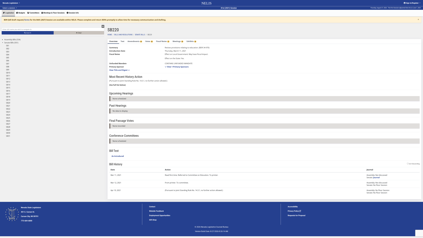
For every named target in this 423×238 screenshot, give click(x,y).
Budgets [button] (21, 13)
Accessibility (293, 207)
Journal (376, 177)
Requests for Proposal (296, 215)
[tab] (113, 41)
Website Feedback (156, 211)
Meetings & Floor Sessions (54, 13)
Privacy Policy (293, 211)
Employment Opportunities (159, 215)
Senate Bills (140, 35)
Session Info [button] (73, 13)
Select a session (9, 8)
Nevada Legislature (11, 3)
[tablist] (264, 119)
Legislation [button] (9, 13)
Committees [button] (34, 13)
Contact (152, 207)
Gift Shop (153, 220)
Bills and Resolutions (123, 35)
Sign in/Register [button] (412, 3)
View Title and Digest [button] (118, 70)
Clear (79, 33)
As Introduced (118, 156)
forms (27, 20)
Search (28, 33)
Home (110, 35)
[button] (177, 67)
